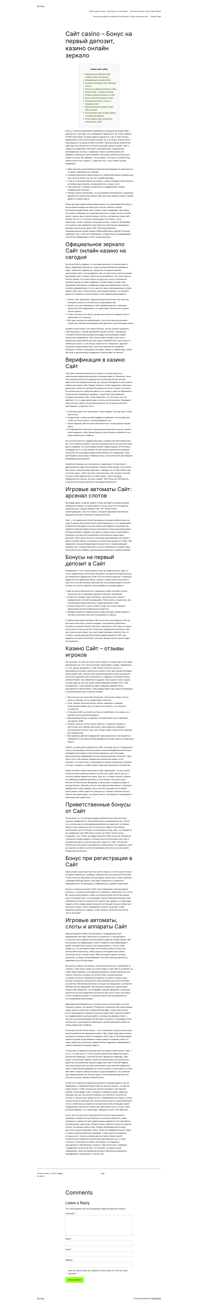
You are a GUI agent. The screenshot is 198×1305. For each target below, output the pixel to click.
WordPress (156, 1298)
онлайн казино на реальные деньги (99, 279)
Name (68, 1239)
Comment (70, 1213)
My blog (40, 6)
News (60, 1173)
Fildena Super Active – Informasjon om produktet (108, 11)
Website (68, 1260)
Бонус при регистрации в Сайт (99, 98)
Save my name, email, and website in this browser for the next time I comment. (98, 1272)
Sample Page (156, 16)
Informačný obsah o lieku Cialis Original (145, 11)
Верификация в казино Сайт (98, 80)
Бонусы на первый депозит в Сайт (100, 89)
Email (68, 1249)
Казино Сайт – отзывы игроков (99, 92)
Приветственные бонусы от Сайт (100, 95)
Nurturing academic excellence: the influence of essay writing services (120, 16)
